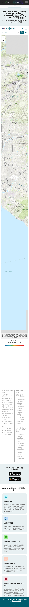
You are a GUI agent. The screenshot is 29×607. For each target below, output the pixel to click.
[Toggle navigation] (2, 2)
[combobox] (5, 28)
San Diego (20, 412)
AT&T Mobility (6, 408)
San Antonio (20, 410)
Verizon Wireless (8, 423)
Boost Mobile (7, 434)
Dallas (19, 414)
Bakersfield (20, 449)
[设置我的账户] (26, 2)
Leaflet (3, 334)
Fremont (19, 460)
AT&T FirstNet (8, 432)
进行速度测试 (18, 2)
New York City (21, 399)
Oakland (19, 447)
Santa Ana (20, 452)
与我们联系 (6, 571)
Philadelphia (20, 406)
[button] (3, 37)
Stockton (19, 456)
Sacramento (20, 443)
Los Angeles (20, 401)
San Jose (20, 416)
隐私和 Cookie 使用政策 (16, 599)
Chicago (19, 403)
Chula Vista (20, 458)
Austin (19, 423)
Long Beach (20, 445)
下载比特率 (22, 32)
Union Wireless (8, 421)
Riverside (19, 454)
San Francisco (21, 421)
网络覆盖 (18, 32)
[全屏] (26, 28)
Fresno (19, 441)
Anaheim (19, 451)
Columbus (20, 425)
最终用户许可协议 (16, 601)
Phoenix (19, 408)
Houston (19, 405)
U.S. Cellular (7, 430)
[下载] (14, 474)
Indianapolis (20, 417)
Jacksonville (20, 419)
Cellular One (7, 428)
